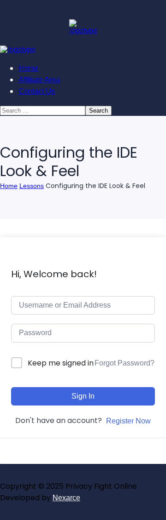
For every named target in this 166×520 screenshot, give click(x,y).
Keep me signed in (61, 363)
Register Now (128, 421)
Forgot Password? (124, 363)
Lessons (31, 185)
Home (9, 185)
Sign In (83, 396)
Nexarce (66, 498)
